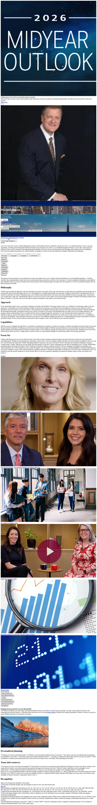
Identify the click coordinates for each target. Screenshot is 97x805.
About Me (8, 237)
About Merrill (20, 237)
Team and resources (7, 703)
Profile (3, 237)
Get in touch (5, 228)
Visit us (5, 220)
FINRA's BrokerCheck (35, 230)
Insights (13, 237)
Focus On (4, 273)
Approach (4, 269)
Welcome (4, 259)
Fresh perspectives (7, 693)
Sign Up (3, 786)
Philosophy (5, 261)
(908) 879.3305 (7, 222)
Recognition (5, 705)
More (4, 263)
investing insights (50, 712)
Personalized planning (8, 695)
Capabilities (5, 271)
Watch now (4, 102)
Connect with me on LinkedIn (11, 226)
